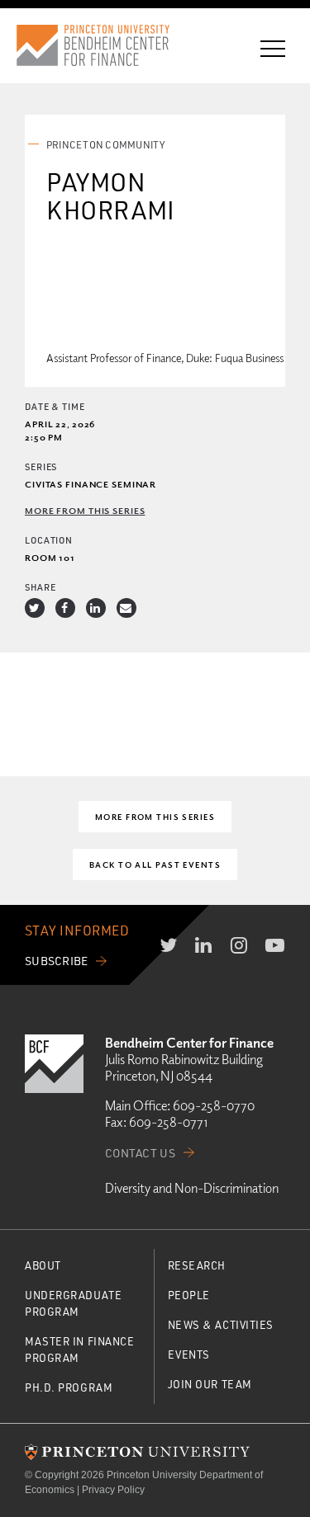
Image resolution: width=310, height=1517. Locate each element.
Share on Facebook (65, 608)
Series (41, 466)
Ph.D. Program (68, 1387)
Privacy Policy (113, 1490)
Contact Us (140, 1153)
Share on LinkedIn (96, 608)
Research (197, 1265)
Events (189, 1354)
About (43, 1265)
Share (40, 587)
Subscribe (56, 960)
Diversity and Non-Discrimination (192, 1188)
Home (108, 45)
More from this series (85, 510)
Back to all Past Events (155, 864)
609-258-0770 (214, 1105)
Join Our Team (210, 1384)
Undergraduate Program (73, 1303)
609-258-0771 (168, 1122)
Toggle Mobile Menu (272, 48)
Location (49, 540)
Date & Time (55, 406)
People (189, 1295)
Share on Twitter (35, 608)
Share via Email (126, 608)
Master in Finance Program (80, 1349)
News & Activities (221, 1324)
